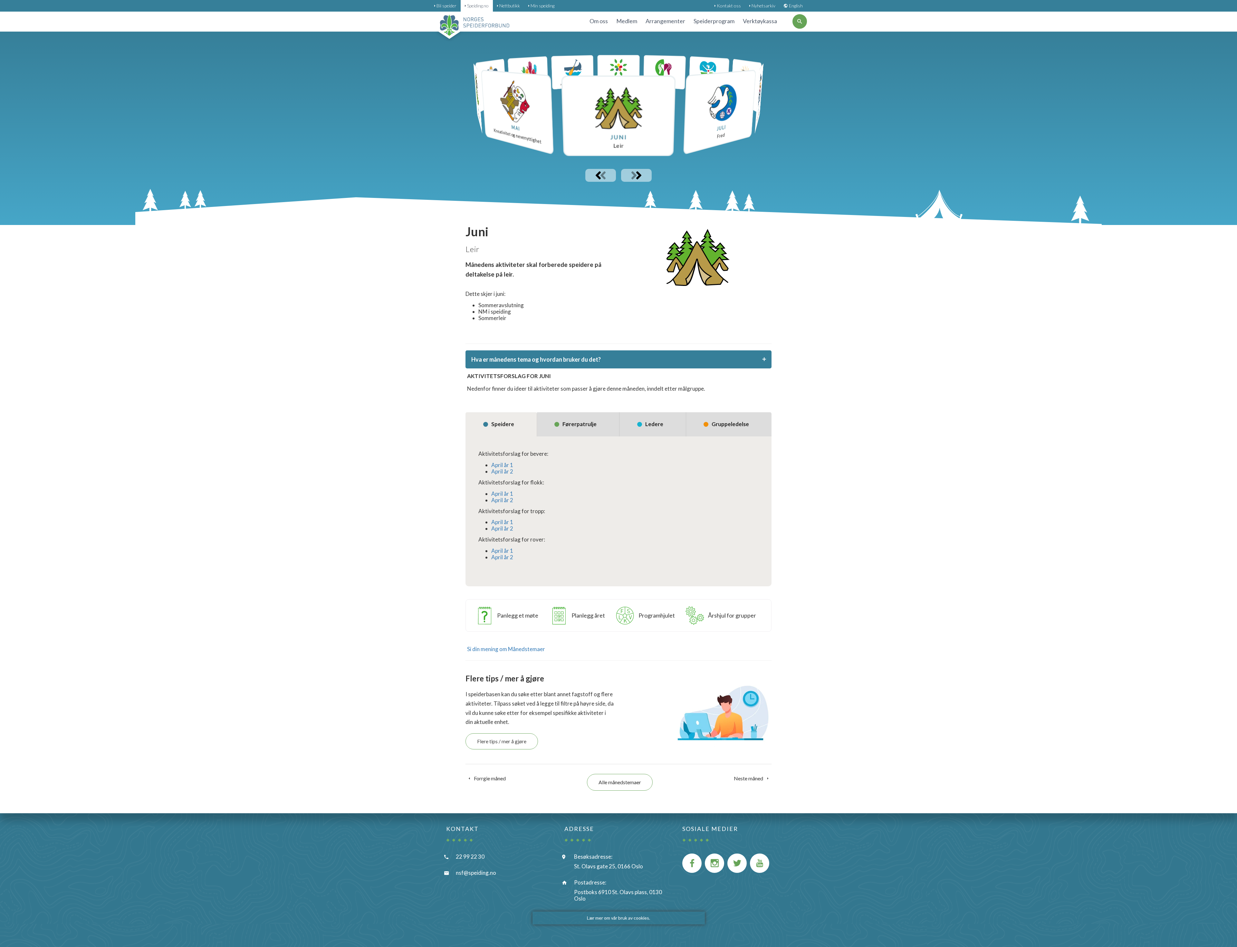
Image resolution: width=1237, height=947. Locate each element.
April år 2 (502, 471)
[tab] (618, 359)
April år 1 (502, 465)
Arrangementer (665, 20)
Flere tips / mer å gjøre (501, 741)
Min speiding (542, 5)
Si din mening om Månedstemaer (506, 649)
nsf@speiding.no (476, 872)
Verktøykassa (760, 20)
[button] (618, 115)
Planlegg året (588, 615)
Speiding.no (478, 5)
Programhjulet (656, 615)
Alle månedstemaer (620, 782)
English (796, 5)
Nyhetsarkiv (763, 5)
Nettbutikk (509, 5)
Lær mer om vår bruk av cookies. (618, 918)
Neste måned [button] (749, 778)
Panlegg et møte (517, 615)
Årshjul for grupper (732, 615)
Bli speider (446, 5)
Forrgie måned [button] (489, 778)
